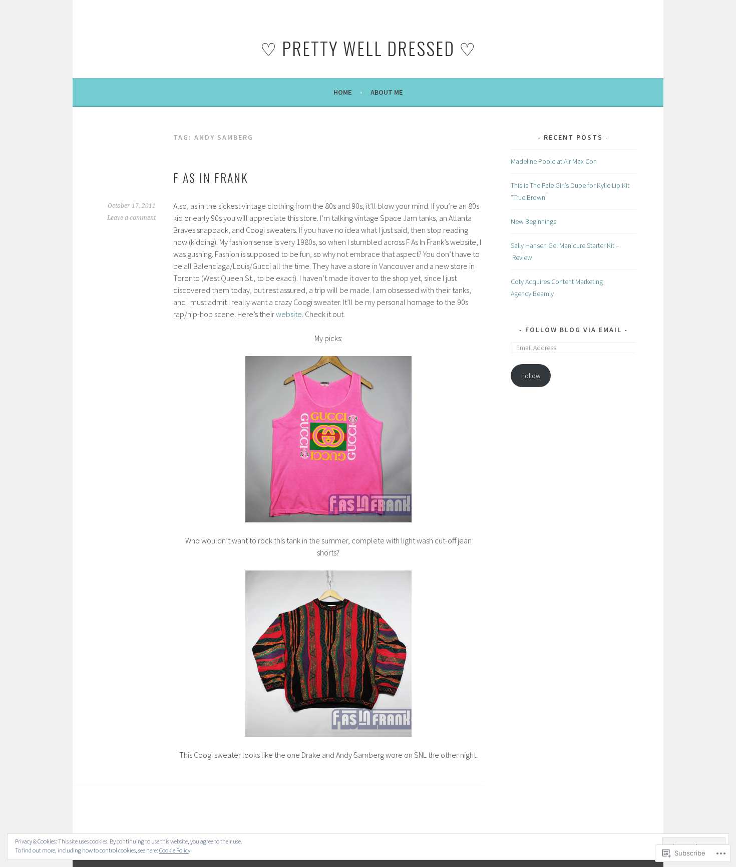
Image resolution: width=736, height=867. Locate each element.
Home (342, 92)
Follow (531, 375)
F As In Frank (210, 177)
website (289, 314)
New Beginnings (533, 221)
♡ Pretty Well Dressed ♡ (368, 48)
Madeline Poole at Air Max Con (554, 161)
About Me (387, 92)
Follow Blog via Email (573, 329)
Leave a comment (131, 217)
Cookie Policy (174, 850)
